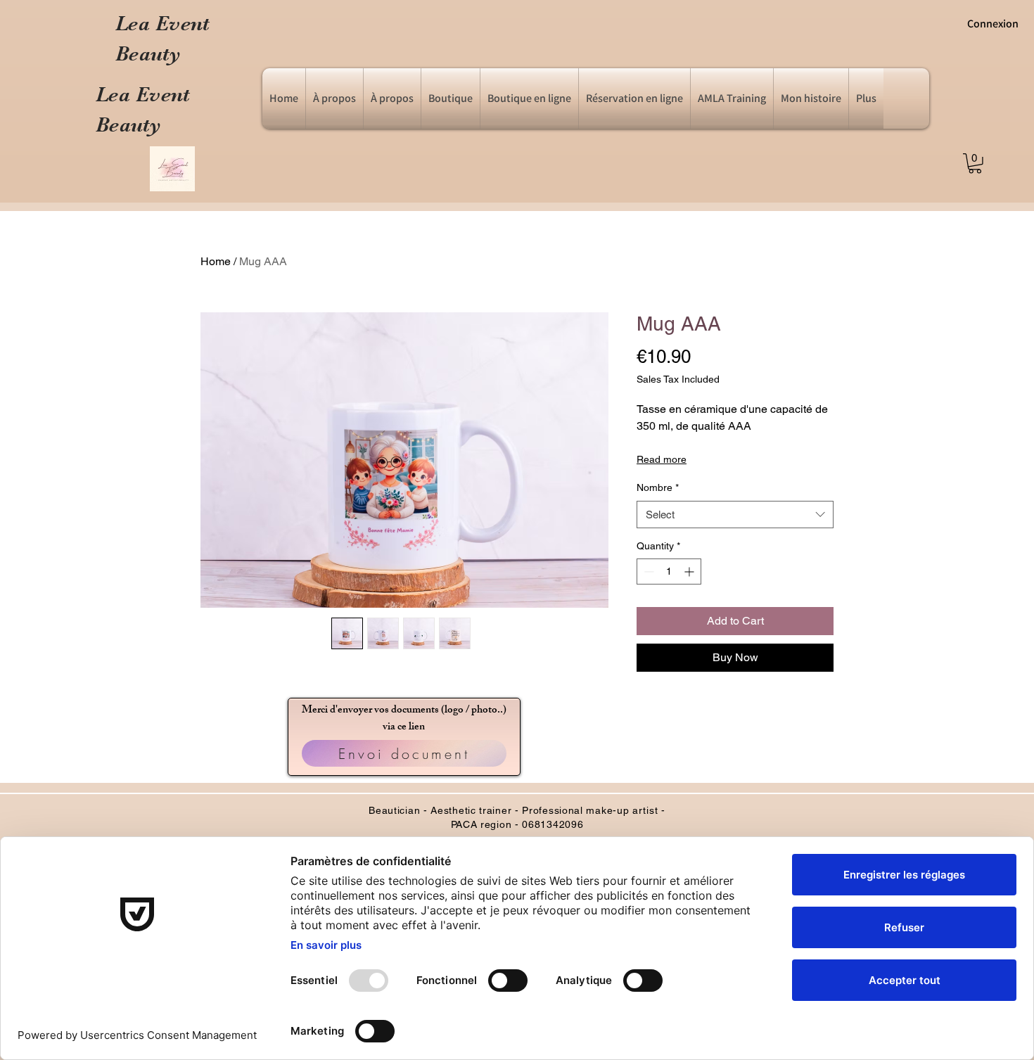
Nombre (658, 487)
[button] (811, 98)
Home (215, 261)
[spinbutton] (669, 571)
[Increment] (690, 571)
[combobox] (735, 514)
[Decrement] (647, 571)
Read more (662, 459)
